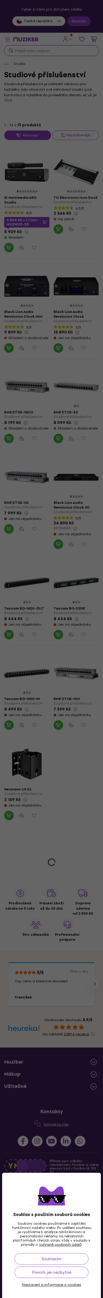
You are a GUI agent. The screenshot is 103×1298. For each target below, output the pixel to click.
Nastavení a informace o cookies (51, 1284)
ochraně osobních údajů (60, 1244)
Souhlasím (51, 1259)
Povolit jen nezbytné (51, 1272)
